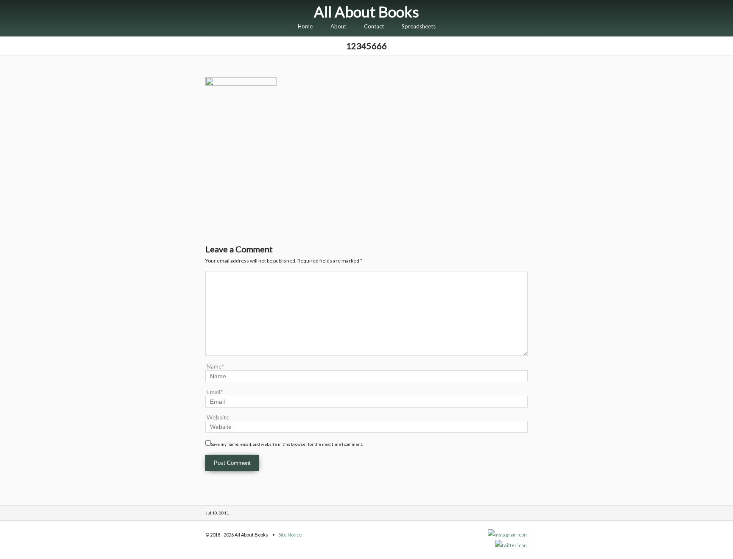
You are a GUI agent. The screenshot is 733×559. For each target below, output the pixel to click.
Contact (374, 26)
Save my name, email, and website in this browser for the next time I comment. (287, 444)
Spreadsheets (419, 26)
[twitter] (511, 545)
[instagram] (508, 534)
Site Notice (290, 534)
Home (305, 26)
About (338, 26)
